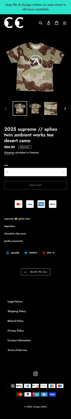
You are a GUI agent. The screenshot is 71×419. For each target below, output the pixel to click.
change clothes (40, 406)
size (6, 165)
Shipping (9, 152)
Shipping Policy (17, 311)
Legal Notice (15, 301)
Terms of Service (17, 350)
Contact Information (19, 340)
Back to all (38, 272)
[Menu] (65, 23)
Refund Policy (16, 321)
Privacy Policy (16, 330)
